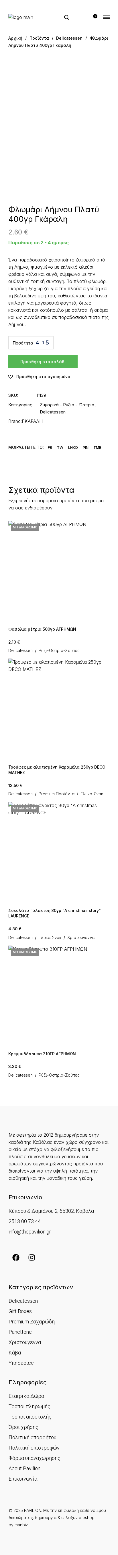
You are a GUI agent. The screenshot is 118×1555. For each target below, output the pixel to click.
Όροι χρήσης (23, 1427)
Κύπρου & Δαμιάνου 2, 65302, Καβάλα (51, 1211)
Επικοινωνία (23, 1479)
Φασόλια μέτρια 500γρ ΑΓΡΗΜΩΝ (42, 629)
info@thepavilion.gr (30, 1232)
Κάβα (15, 1353)
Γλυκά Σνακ (91, 794)
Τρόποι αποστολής (30, 1417)
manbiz (21, 1524)
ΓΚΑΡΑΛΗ (32, 421)
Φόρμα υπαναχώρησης (34, 1458)
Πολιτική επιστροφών (34, 1448)
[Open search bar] (67, 17)
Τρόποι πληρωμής (29, 1406)
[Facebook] (16, 1257)
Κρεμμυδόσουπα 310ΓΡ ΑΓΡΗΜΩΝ (42, 1053)
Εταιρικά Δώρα (26, 1396)
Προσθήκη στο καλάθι (43, 361)
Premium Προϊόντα (56, 794)
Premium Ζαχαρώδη (32, 1322)
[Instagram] (31, 1257)
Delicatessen (53, 412)
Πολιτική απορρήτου (32, 1437)
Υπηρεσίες (21, 1363)
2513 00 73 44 (25, 1221)
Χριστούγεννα (81, 937)
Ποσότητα (23, 342)
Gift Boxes (20, 1311)
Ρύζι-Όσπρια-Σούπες (59, 650)
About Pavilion (24, 1468)
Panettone (20, 1332)
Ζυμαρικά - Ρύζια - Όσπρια (67, 404)
